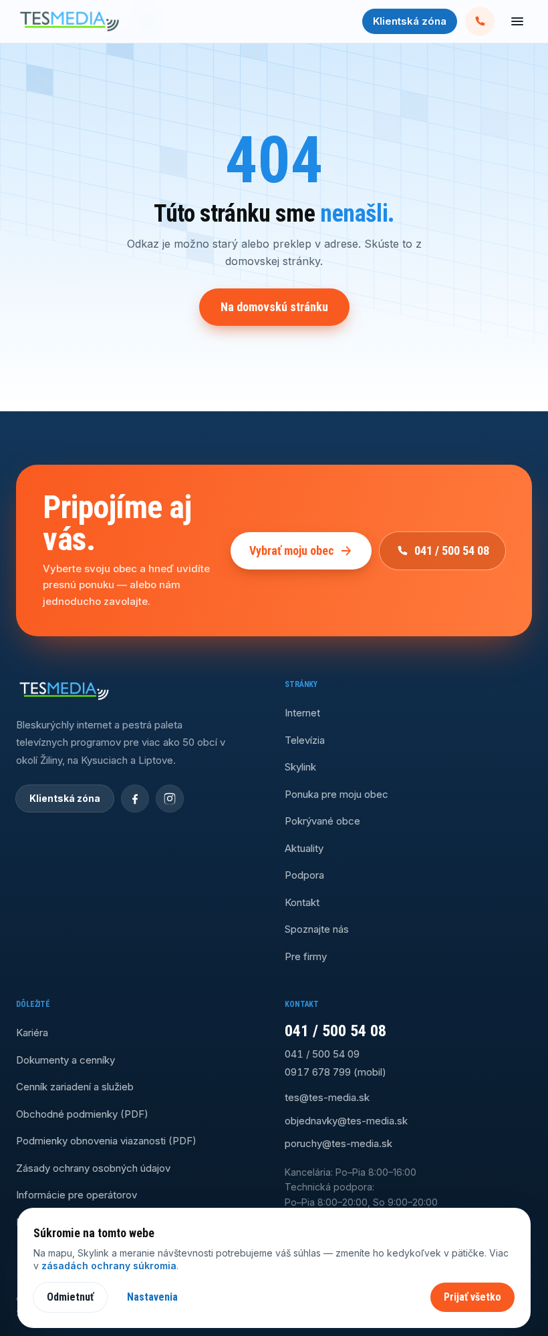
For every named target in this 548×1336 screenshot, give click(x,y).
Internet (302, 712)
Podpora (304, 875)
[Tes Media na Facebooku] (135, 798)
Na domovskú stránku (274, 307)
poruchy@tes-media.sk (338, 1143)
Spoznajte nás (317, 929)
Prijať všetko (472, 1297)
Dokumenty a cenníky (65, 1060)
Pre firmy (306, 956)
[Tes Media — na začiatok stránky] (69, 21)
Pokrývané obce (322, 821)
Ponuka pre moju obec (336, 794)
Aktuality (304, 848)
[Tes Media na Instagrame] (169, 798)
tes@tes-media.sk (327, 1097)
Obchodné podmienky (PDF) (82, 1114)
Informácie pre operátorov (76, 1194)
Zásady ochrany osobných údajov (93, 1168)
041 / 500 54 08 (451, 550)
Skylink (300, 766)
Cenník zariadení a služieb (75, 1086)
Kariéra (32, 1032)
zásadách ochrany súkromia (108, 1265)
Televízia (305, 740)
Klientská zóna (409, 21)
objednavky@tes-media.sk (346, 1120)
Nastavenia (152, 1297)
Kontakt (302, 902)
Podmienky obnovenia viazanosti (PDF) (106, 1140)
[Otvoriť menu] (517, 21)
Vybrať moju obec (291, 550)
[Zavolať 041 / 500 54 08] (480, 21)
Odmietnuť (70, 1297)
